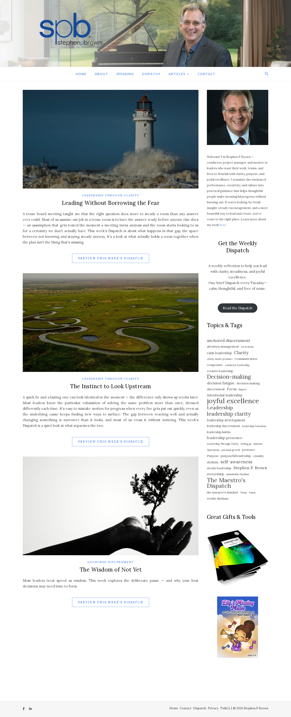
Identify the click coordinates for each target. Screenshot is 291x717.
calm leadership (219, 353)
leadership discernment (223, 426)
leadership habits (219, 432)
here (223, 225)
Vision (252, 492)
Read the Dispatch (237, 308)
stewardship (215, 474)
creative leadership (220, 371)
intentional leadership (224, 395)
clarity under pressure (220, 359)
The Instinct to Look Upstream (110, 386)
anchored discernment (228, 340)
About (101, 73)
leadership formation (254, 426)
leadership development (226, 420)
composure (215, 365)
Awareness (247, 346)
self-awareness (236, 461)
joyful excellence (233, 401)
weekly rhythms (217, 499)
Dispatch (151, 73)
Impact (242, 389)
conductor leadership (237, 365)
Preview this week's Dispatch (110, 258)
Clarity (241, 352)
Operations (213, 450)
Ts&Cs (225, 708)
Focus (232, 389)
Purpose (213, 456)
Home (81, 73)
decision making (248, 383)
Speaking (125, 73)
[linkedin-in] (30, 709)
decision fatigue (221, 383)
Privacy (213, 708)
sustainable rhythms (237, 474)
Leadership (220, 407)
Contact (206, 73)
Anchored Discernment (110, 562)
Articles (176, 73)
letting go (246, 443)
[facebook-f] (24, 709)
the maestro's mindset (222, 492)
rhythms (212, 462)
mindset (258, 443)
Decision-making (229, 377)
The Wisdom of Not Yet (111, 569)
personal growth (230, 450)
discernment (216, 389)
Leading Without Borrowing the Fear (110, 202)
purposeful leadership (236, 456)
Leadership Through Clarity (110, 195)
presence (248, 450)
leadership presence (224, 437)
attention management (223, 347)
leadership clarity (229, 414)
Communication (246, 359)
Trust (243, 492)
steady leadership (219, 468)
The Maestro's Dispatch (226, 483)
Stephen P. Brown (250, 467)
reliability (258, 456)
